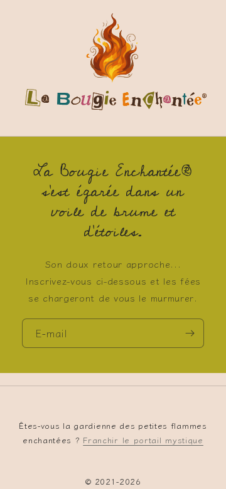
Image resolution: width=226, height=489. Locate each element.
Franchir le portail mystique (143, 440)
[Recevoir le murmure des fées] (189, 332)
